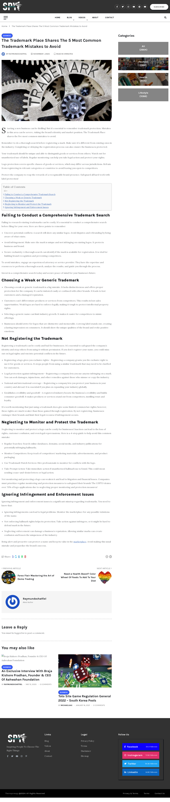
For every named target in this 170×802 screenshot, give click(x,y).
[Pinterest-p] (26, 756)
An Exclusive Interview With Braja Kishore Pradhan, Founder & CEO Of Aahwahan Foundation (27, 675)
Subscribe (159, 7)
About (95, 17)
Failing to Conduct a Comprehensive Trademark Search (30, 194)
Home (57, 17)
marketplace (79, 541)
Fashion (143, 63)
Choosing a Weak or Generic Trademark (23, 197)
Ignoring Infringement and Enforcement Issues (27, 207)
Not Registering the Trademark (19, 201)
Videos (81, 17)
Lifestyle (143, 94)
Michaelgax (66, 705)
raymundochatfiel (13, 684)
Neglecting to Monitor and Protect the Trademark (28, 204)
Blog (69, 17)
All (143, 48)
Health (143, 79)
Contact (109, 17)
